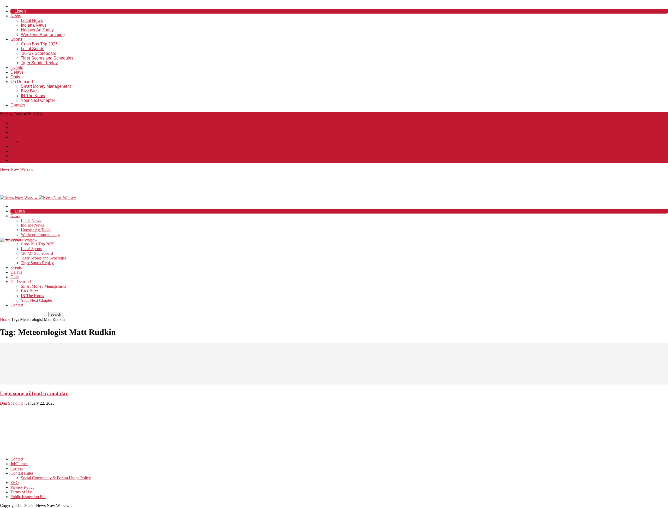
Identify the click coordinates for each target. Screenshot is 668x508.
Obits (15, 77)
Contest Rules (21, 137)
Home (5, 319)
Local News (32, 20)
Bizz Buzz (30, 91)
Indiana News (33, 25)
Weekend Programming (43, 34)
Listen (20, 11)
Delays (16, 72)
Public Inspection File (28, 160)
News (15, 16)
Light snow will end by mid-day (34, 393)
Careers (16, 132)
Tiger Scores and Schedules (47, 58)
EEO (14, 146)
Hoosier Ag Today (37, 30)
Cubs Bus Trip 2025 (39, 44)
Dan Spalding (11, 403)
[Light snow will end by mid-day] (334, 383)
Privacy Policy (22, 151)
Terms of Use (21, 155)
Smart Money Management (46, 86)
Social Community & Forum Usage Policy (56, 141)
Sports (16, 39)
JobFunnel (19, 127)
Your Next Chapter (38, 100)
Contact (17, 105)
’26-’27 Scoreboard (38, 53)
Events (16, 67)
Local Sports (32, 48)
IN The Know (33, 95)
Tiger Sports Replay (39, 63)
